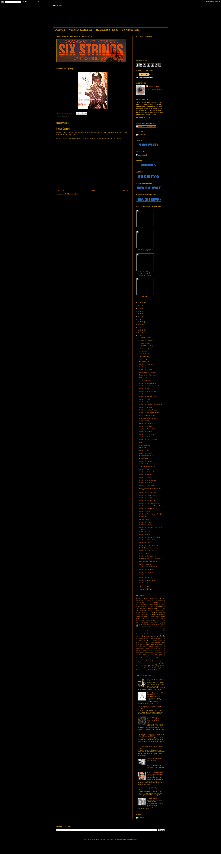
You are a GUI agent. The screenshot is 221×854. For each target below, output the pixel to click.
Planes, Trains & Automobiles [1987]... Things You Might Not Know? (153, 719)
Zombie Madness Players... (147, 466)
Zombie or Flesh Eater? (144, 670)
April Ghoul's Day (148, 606)
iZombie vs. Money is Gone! (148, 396)
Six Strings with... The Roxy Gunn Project (149, 654)
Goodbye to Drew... (145, 542)
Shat (150, 650)
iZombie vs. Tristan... (145, 394)
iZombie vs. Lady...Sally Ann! (148, 440)
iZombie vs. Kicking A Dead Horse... (150, 472)
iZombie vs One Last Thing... (148, 410)
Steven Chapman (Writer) (155, 656)
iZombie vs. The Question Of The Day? (151, 514)
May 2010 (143, 356)
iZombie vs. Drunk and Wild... (148, 492)
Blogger (134, 839)
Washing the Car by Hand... (147, 415)
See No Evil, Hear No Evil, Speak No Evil (155, 693)
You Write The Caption (155, 668)
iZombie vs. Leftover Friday (147, 540)
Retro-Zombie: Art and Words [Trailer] (154, 759)
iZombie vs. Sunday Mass (147, 580)
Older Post (125, 191)
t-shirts (153, 658)
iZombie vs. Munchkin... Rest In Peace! (151, 506)
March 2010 (143, 586)
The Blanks (143, 660)
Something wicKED (141, 656)
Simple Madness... (145, 445)
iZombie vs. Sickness (145, 407)
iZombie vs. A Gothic (145, 370)
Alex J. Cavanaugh (141, 604)
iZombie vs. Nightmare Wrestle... (149, 391)
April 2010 (143, 359)
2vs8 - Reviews (140, 602)
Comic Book (148, 612)
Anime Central (154, 604)
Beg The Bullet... (144, 458)
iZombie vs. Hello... (145, 511)
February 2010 (144, 589)
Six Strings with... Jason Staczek (154, 652)
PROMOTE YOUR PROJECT (80, 30)
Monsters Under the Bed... (147, 456)
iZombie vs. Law (144, 367)
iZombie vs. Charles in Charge (148, 556)
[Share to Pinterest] (86, 113)
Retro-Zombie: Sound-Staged (154, 646)
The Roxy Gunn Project (154, 660)
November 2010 (145, 340)
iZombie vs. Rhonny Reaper (148, 464)
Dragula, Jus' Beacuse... (146, 423)
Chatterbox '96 (140, 610)
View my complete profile (154, 89)
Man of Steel (143, 640)
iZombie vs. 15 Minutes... (147, 434)
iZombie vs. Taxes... (145, 469)
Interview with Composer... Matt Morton (150, 628)
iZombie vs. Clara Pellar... (147, 485)
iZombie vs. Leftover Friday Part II (149, 537)
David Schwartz (155, 616)
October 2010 (144, 343)
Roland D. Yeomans (141, 650)
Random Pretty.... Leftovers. (147, 372)
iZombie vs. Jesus (144, 575)
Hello (137, 622)
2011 (139, 332)
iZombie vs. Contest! (145, 477)
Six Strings (157, 650)
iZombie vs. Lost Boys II (146, 572)
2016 (139, 319)
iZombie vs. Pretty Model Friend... (149, 545)
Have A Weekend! (144, 361)
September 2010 (145, 346)
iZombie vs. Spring (145, 583)
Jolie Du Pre (149, 638)
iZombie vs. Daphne (145, 437)
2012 (139, 330)
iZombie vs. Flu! (144, 402)
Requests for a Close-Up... (147, 375)
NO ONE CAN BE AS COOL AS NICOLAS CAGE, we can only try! (155, 774)
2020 (139, 308)
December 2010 (145, 338)
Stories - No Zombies (142, 658)
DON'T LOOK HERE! (131, 30)
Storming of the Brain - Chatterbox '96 (151, 559)
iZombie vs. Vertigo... (145, 475)
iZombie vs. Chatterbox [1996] (148, 567)
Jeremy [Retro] (154, 86)
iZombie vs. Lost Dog (145, 577)
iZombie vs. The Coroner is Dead (149, 503)
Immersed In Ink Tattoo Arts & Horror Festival (150, 624)
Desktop (152, 618)
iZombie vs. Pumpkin (145, 522)
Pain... (141, 442)
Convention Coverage (144, 614)
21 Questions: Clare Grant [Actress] (153, 600)
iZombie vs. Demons (145, 483)
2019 (139, 311)
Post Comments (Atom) (72, 194)
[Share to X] (81, 113)
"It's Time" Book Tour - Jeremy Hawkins (148, 598)
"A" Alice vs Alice (152, 798)
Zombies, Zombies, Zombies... (148, 418)
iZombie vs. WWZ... (145, 388)
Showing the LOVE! (145, 380)
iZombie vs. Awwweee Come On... (149, 386)
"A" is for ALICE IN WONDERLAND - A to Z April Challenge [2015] (151, 735)
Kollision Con (160, 638)
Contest (160, 612)
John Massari (139, 638)
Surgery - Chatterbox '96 (146, 564)
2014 (139, 324)
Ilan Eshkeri (159, 622)
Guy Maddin (146, 620)
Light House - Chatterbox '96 (148, 561)
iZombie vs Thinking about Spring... (150, 413)
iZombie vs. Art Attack (145, 498)
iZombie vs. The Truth (146, 569)
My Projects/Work (153, 642)
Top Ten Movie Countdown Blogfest (155, 662)
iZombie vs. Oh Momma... (147, 364)
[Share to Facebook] (83, 113)
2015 (139, 322)
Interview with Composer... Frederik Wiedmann (152, 626)
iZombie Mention (150, 636)
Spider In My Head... (145, 453)
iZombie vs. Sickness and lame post (150, 405)
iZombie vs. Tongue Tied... (147, 495)
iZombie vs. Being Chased (147, 480)
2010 (139, 335)
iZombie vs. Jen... (144, 450)
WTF (153, 666)
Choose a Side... (144, 519)
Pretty (147, 644)
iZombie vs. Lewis (144, 399)
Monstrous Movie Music (156, 640)
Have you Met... (157, 620)
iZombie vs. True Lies (146, 550)
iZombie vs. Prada (145, 534)
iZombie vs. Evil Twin (145, 525)
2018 (139, 314)
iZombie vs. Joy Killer (146, 431)
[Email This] (77, 113)
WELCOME (60, 30)
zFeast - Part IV (144, 553)
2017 (139, 316)
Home (93, 191)
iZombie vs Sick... (144, 421)
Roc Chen (159, 648)
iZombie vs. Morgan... (146, 461)
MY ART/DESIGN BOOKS (107, 30)
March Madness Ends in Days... (149, 548)
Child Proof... (143, 448)
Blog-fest (149, 608)
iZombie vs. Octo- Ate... (146, 426)
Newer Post (60, 191)
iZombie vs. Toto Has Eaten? (148, 500)
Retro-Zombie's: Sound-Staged (144, 648)
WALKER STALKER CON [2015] (147, 664)
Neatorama (139, 644)
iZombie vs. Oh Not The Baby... (148, 429)
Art (66, 116)
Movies (138, 642)
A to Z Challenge (153, 602)
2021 (139, 306)
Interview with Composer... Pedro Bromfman (149, 630)
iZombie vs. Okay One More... (148, 383)
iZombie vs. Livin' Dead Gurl (148, 508)
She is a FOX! (143, 378)
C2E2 (160, 608)
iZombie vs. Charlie (145, 532)
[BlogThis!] (79, 113)
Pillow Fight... (143, 517)
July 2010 (143, 351)
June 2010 (143, 354)
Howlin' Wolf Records (147, 622)
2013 (139, 327)
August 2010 (144, 348)
